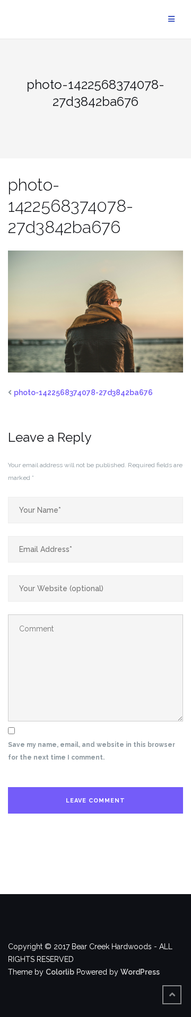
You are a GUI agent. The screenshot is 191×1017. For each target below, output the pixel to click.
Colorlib (60, 972)
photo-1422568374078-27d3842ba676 (83, 392)
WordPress (140, 972)
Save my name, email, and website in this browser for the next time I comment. (91, 751)
